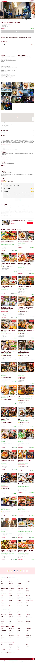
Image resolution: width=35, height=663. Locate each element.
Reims (18, 649)
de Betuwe (2, 600)
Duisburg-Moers (11, 628)
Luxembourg (19, 614)
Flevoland (10, 593)
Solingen (2, 638)
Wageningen (28, 595)
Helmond (10, 605)
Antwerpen (2, 612)
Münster (27, 630)
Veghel (27, 593)
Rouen (27, 644)
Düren (10, 630)
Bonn (1, 635)
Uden (27, 586)
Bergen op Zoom (3, 593)
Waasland (27, 619)
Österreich (2, 654)
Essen (10, 633)
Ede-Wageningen (11, 588)
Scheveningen (20, 605)
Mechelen (19, 616)
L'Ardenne (10, 623)
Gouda (10, 597)
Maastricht (19, 586)
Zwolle (27, 605)
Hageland (10, 614)
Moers (18, 635)
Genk (10, 611)
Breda (2, 597)
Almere (2, 583)
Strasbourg (27, 646)
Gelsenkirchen (11, 635)
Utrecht (27, 588)
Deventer (10, 581)
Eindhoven (10, 590)
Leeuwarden (19, 583)
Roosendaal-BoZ (20, 602)
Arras (1, 646)
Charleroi (2, 621)
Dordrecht (10, 585)
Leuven (19, 611)
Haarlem (10, 602)
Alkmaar (2, 581)
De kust (2, 623)
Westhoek (27, 623)
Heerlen (10, 603)
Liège (18, 612)
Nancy (18, 646)
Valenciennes (28, 647)
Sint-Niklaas (28, 614)
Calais (2, 647)
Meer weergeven (17, 199)
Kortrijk (10, 621)
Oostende (19, 623)
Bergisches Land (3, 630)
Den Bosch (2, 603)
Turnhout (27, 616)
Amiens (2, 644)
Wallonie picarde (28, 621)
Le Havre (10, 647)
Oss (18, 595)
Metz (18, 644)
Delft (1, 602)
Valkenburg (27, 590)
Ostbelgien (27, 611)
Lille (9, 649)
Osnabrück (27, 633)
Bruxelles (2, 619)
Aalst (1, 611)
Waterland (27, 597)
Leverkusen (19, 633)
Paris (18, 647)
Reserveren (30, 222)
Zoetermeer (28, 603)
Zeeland (27, 602)
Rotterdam (19, 603)
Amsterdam (2, 586)
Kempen (10, 619)
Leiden (19, 585)
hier (3, 59)
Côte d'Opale (3, 649)
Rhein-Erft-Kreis (28, 637)
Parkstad (19, 598)
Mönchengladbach (28, 628)
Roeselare (27, 612)
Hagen (10, 637)
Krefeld (19, 630)
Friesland (10, 595)
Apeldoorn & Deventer (4, 588)
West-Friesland (28, 598)
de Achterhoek (3, 598)
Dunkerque (11, 644)
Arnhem (2, 590)
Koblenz (19, 628)
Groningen (10, 600)
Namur (19, 619)
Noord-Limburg (20, 593)
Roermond (19, 600)
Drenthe (10, 586)
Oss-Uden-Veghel (20, 597)
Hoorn (18, 581)
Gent (10, 612)
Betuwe (2, 595)
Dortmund (2, 637)
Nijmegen (19, 590)
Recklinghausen (28, 635)
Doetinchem (11, 583)
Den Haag (2, 605)
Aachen (2, 628)
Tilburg (27, 583)
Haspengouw (11, 616)
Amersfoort (2, 585)
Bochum (2, 633)
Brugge (2, 616)
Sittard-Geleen (28, 581)
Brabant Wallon (3, 614)
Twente (27, 585)
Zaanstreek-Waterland (29, 600)
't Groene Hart (11, 598)
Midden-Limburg (20, 588)
